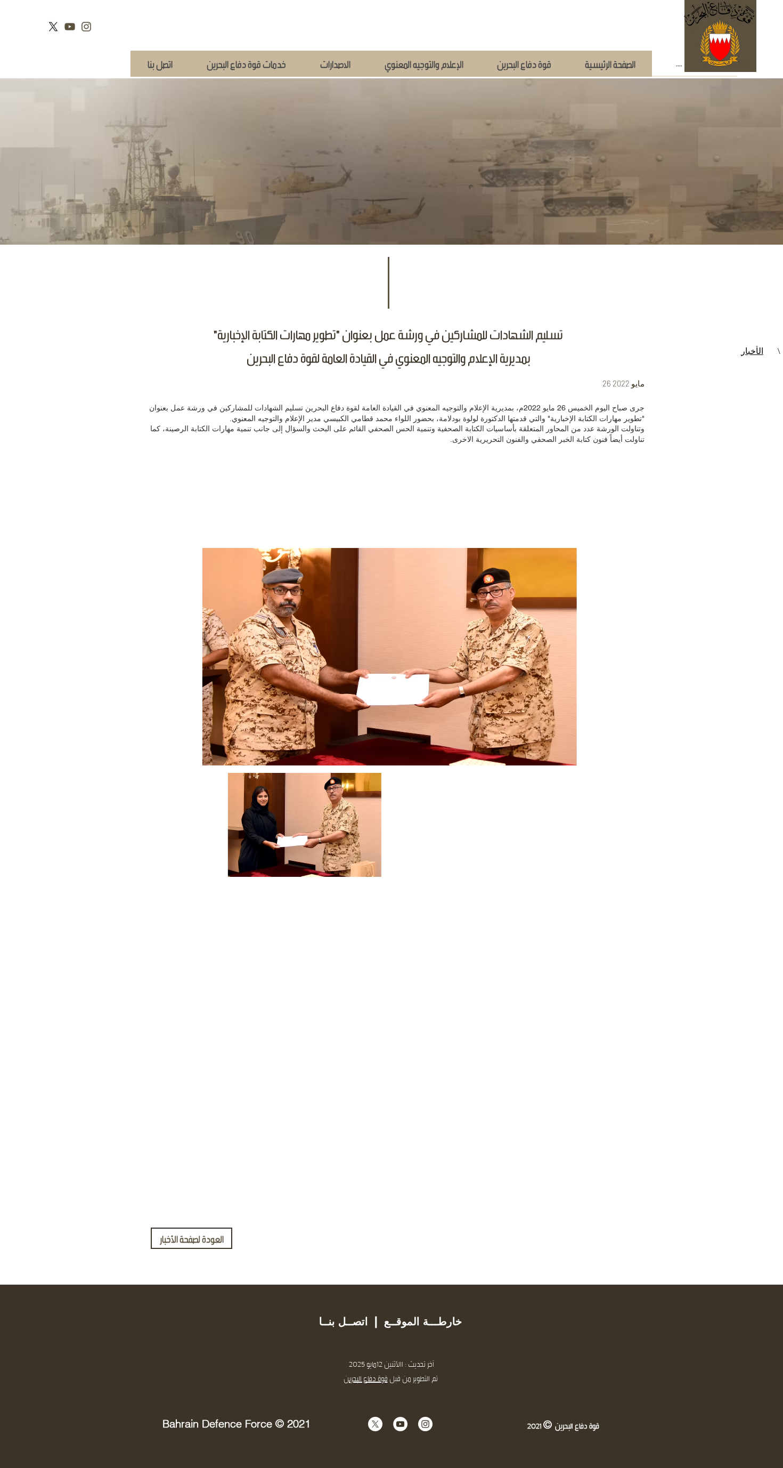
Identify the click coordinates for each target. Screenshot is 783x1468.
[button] (246, 64)
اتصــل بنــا (343, 1321)
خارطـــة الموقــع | (415, 1321)
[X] (53, 26)
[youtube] (69, 26)
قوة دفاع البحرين (366, 1378)
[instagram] (86, 26)
